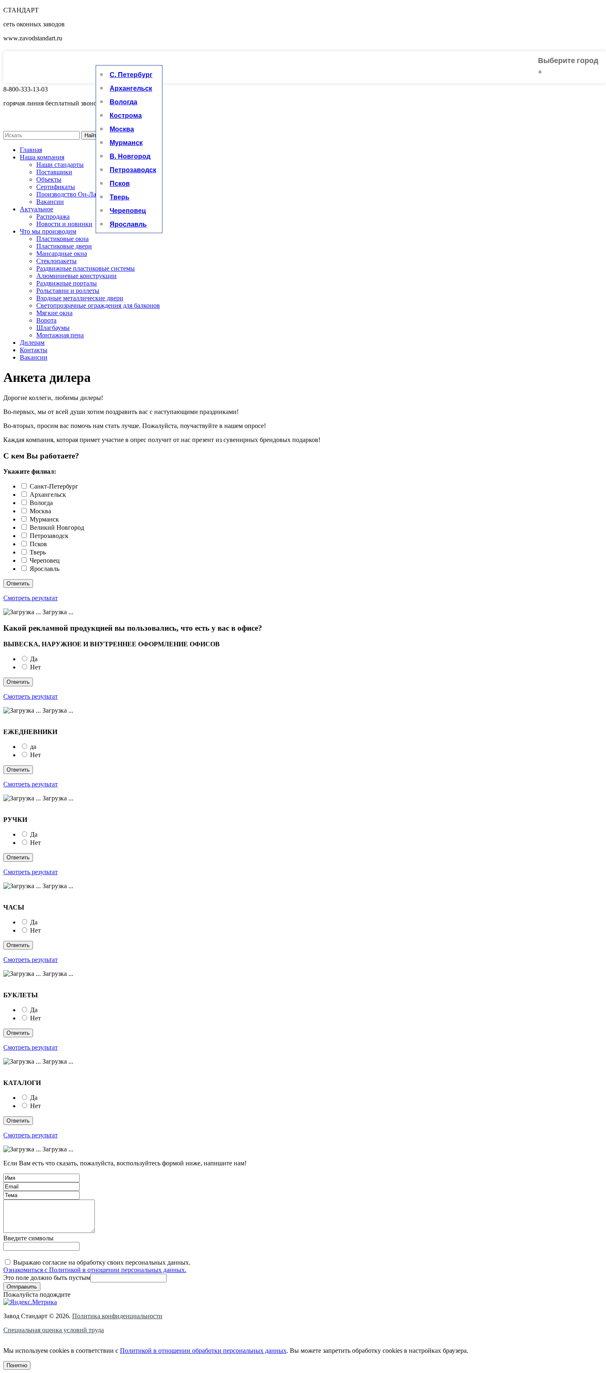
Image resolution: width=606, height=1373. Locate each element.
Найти (92, 135)
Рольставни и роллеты (67, 290)
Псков (120, 183)
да (33, 746)
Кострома (126, 115)
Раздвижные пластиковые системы (85, 268)
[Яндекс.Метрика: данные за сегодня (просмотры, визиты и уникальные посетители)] (30, 1302)
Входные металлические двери (79, 298)
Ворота (46, 320)
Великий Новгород (57, 527)
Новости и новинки (64, 223)
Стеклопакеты (56, 260)
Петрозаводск (133, 169)
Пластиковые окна (62, 238)
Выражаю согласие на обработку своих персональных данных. (96, 1266)
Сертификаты (55, 186)
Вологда (123, 101)
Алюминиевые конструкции (76, 275)
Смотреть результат (30, 597)
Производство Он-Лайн (69, 194)
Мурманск (126, 142)
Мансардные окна (61, 253)
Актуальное (36, 209)
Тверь (119, 196)
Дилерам (32, 342)
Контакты (33, 349)
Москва (122, 128)
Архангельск (131, 88)
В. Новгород (130, 156)
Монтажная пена (60, 335)
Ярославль (128, 224)
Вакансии (50, 201)
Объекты (48, 179)
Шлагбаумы (53, 327)
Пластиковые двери (64, 246)
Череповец (128, 210)
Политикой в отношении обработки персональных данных (203, 1350)
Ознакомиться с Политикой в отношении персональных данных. (94, 1269)
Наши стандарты (60, 164)
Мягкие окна (54, 312)
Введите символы (28, 1238)
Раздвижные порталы (66, 283)
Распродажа (53, 216)
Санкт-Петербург (54, 486)
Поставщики (54, 171)
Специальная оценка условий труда (53, 1329)
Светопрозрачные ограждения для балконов (98, 305)
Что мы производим (48, 231)
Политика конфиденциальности (117, 1315)
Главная (31, 149)
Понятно (17, 1365)
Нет (35, 667)
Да (34, 658)
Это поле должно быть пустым (46, 1277)
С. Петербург (131, 74)
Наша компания (42, 157)
